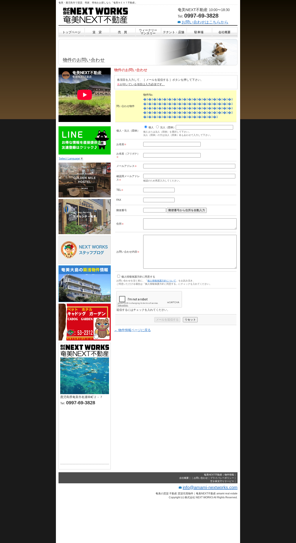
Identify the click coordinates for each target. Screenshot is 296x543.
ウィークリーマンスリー (148, 31)
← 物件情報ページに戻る (132, 330)
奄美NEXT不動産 (213, 474)
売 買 (122, 32)
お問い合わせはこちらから (205, 22)
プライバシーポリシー (222, 478)
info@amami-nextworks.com (210, 487)
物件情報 (229, 474)
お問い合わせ (201, 478)
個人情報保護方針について (161, 280)
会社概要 (224, 32)
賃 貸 (97, 32)
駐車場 (198, 32)
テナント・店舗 (173, 32)
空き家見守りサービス (222, 481)
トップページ (71, 32)
